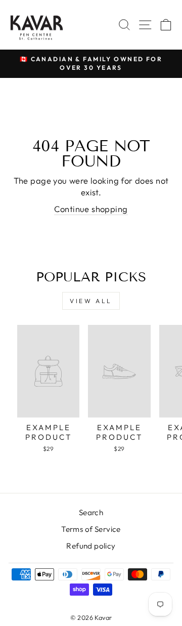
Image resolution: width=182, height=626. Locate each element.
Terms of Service (91, 529)
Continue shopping (90, 208)
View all (91, 301)
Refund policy (90, 546)
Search (91, 512)
